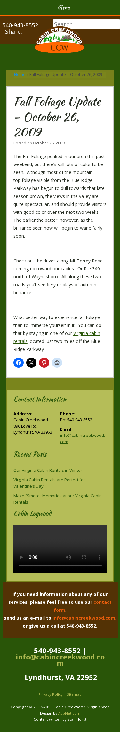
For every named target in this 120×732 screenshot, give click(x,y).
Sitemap (74, 694)
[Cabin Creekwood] (60, 40)
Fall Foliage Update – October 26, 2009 (56, 116)
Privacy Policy (50, 694)
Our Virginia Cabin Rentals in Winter (47, 470)
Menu (63, 7)
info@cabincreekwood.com (83, 618)
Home (20, 74)
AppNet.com (69, 713)
